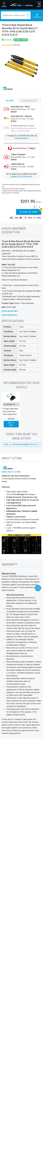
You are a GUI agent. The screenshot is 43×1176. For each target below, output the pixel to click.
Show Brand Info (10, 311)
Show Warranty (10, 315)
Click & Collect (29, 101)
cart (39, 6)
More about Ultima (11, 472)
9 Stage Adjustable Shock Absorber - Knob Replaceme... (10, 411)
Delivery (10, 101)
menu (4, 6)
